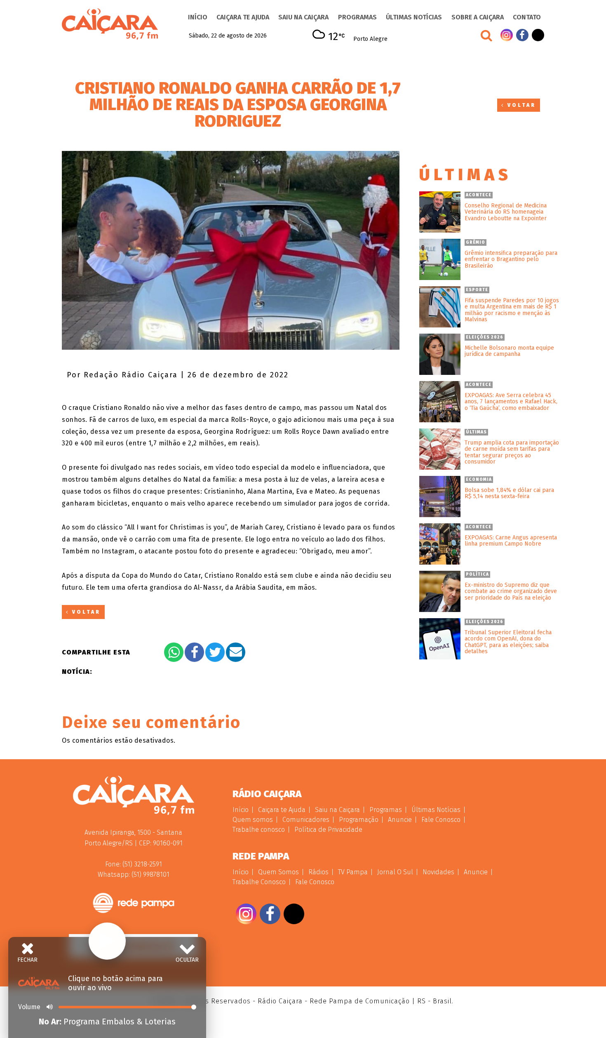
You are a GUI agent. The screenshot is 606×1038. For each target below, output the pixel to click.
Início (197, 17)
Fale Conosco (440, 820)
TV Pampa (353, 872)
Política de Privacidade (328, 829)
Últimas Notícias (414, 17)
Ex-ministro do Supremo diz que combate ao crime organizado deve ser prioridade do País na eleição (511, 591)
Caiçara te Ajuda (242, 17)
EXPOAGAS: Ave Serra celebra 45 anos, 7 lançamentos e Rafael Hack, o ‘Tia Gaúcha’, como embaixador (511, 401)
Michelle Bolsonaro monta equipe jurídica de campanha (509, 351)
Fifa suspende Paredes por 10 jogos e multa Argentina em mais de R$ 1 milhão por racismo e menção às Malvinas (512, 310)
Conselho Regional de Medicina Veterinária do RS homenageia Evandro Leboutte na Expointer (506, 211)
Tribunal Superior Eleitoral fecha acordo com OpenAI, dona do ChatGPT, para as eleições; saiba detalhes (508, 642)
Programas (357, 17)
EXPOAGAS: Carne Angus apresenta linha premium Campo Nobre (511, 540)
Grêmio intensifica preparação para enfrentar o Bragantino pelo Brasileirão (511, 259)
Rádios (318, 872)
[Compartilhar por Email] (235, 652)
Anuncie (400, 820)
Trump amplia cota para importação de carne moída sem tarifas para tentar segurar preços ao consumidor (512, 452)
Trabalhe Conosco (259, 882)
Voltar (520, 105)
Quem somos (253, 820)
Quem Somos (278, 872)
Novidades (438, 872)
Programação (358, 820)
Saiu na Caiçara (303, 17)
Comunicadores (305, 820)
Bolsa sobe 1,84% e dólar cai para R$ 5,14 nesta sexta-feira (509, 493)
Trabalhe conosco (259, 829)
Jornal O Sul (395, 872)
